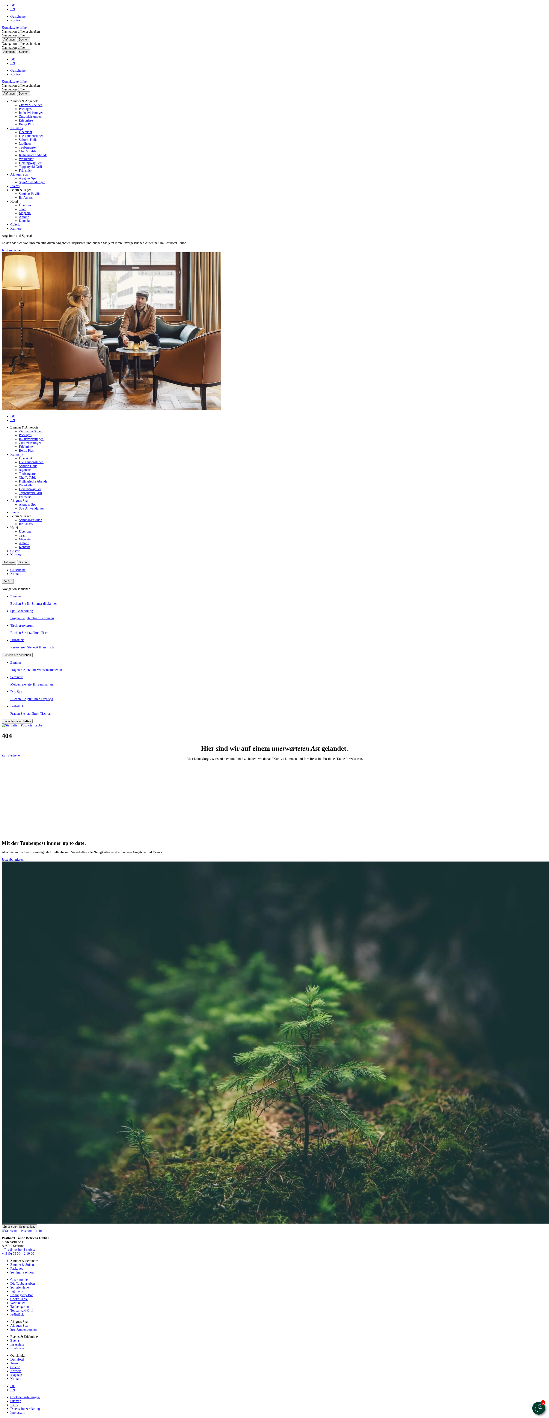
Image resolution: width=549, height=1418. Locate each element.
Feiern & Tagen (21, 190)
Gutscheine (18, 16)
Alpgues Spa (19, 174)
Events (15, 186)
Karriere (15, 228)
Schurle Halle (28, 139)
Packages (25, 109)
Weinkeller (26, 159)
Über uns (25, 205)
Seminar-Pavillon (30, 193)
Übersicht (25, 132)
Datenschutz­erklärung (25, 1408)
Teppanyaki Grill (30, 166)
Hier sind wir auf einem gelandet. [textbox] (274, 748)
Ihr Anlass (26, 197)
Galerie (15, 224)
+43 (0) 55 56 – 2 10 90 (18, 1253)
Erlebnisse (26, 120)
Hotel (14, 201)
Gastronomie (19, 1279)
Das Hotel (17, 1359)
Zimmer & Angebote (24, 101)
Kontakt (15, 20)
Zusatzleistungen (30, 116)
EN (12, 9)
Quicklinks (17, 1355)
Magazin (25, 213)
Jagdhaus (25, 143)
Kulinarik (16, 128)
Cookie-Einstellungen (25, 1397)
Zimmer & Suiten (30, 105)
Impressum (17, 1412)
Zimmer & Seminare (24, 1261)
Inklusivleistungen (31, 112)
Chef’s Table (27, 151)
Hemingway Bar (30, 163)
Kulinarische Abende (33, 155)
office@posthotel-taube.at (19, 1249)
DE (12, 5)
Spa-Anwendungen (32, 182)
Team (22, 209)
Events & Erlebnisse (24, 1336)
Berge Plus (26, 124)
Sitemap (15, 1401)
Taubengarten (28, 147)
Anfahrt (24, 217)
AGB (14, 1405)
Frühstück (25, 170)
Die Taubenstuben (31, 136)
